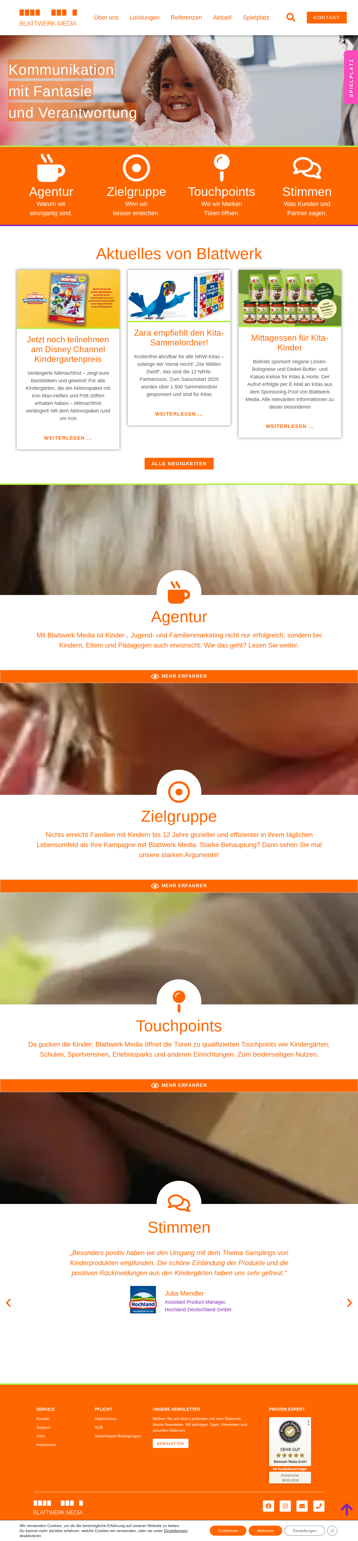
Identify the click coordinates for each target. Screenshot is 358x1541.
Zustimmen (228, 1530)
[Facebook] (268, 1506)
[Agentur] (51, 168)
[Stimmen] (307, 168)
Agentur (51, 191)
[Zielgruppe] (136, 168)
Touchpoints (221, 191)
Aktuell (222, 17)
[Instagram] (285, 1506)
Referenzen (186, 17)
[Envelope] (302, 1506)
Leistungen (144, 17)
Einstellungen (176, 1530)
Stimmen (307, 191)
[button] (8, 1302)
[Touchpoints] (222, 168)
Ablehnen (265, 1530)
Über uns (106, 17)
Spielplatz (256, 17)
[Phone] (318, 1506)
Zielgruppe (136, 191)
